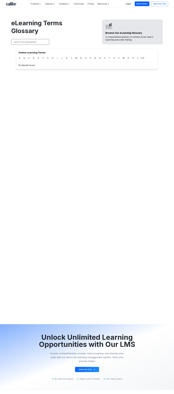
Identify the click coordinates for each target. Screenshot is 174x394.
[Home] (11, 4)
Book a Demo (142, 4)
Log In (128, 4)
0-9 (142, 58)
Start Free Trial (159, 4)
